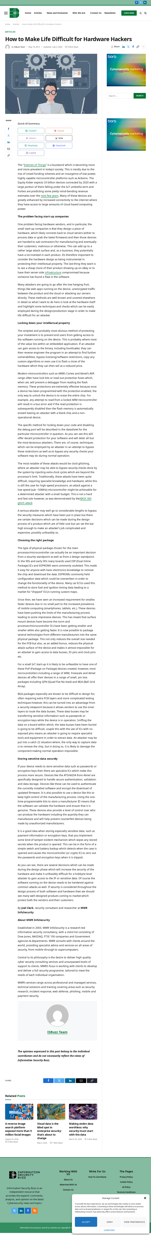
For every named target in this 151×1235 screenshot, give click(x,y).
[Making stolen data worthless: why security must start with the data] (83, 1112)
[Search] (145, 13)
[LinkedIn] (8, 142)
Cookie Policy (109, 1230)
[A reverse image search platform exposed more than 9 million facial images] (19, 1112)
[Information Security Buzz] (14, 13)
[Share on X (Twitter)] (128, 46)
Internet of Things (35, 165)
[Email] (8, 148)
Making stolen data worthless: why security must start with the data (81, 1129)
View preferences (134, 1221)
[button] (145, 1198)
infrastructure (53, 272)
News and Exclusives (57, 12)
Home (28, 12)
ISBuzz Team (19, 47)
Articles (38, 12)
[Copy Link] (138, 46)
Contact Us (95, 12)
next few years (49, 195)
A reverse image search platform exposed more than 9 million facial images (18, 1129)
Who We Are (79, 12)
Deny (110, 1221)
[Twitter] (8, 135)
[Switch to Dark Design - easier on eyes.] (140, 13)
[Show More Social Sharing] (143, 46)
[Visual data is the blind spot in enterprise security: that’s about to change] (51, 1112)
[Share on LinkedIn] (123, 46)
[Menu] (6, 13)
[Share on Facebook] (133, 46)
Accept (86, 1221)
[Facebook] (8, 129)
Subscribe (129, 13)
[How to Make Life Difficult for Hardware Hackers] (51, 84)
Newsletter (110, 12)
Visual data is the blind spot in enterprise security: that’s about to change (49, 1131)
